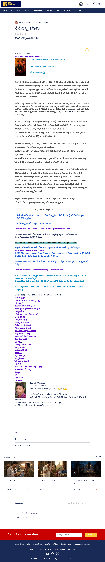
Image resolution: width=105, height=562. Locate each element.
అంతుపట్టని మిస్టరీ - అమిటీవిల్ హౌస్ (84, 482)
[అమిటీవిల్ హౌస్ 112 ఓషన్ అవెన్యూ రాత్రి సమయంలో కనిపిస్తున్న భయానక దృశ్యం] (86, 469)
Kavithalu (67, 10)
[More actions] (89, 22)
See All (98, 457)
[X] (57, 553)
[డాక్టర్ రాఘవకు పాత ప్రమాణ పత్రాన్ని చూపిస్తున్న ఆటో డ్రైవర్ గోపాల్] (19, 469)
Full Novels (77, 10)
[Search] (86, 4)
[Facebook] (52, 553)
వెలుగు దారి (11, 481)
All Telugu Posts (7, 10)
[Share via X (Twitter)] (21, 439)
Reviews (26, 10)
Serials (49, 10)
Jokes (58, 10)
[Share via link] (31, 439)
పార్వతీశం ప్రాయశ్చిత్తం (48, 481)
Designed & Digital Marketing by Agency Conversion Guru (55, 559)
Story (18, 10)
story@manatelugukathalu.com (65, 549)
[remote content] (32, 45)
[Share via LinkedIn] (26, 439)
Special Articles (38, 10)
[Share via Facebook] (16, 439)
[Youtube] (47, 553)
